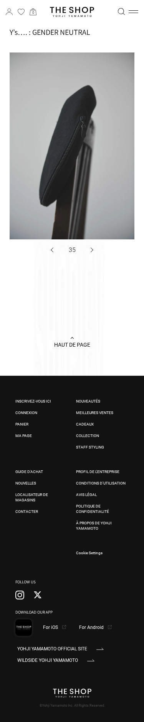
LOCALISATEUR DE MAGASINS (31, 497)
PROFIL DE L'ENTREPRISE (97, 472)
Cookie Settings (89, 553)
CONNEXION (26, 413)
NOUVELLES (25, 483)
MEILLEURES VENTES (94, 413)
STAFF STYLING (90, 447)
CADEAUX (85, 424)
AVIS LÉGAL (86, 495)
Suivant (91, 250)
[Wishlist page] (21, 11)
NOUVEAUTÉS (88, 401)
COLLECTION (87, 436)
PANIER (21, 424)
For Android (92, 627)
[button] (133, 12)
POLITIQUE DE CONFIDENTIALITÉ (92, 509)
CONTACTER (26, 511)
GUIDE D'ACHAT (29, 472)
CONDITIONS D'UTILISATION (101, 483)
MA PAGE (23, 436)
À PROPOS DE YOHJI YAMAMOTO (94, 525)
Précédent (53, 250)
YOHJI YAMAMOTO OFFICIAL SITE (52, 649)
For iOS (51, 627)
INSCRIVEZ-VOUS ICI (33, 401)
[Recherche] (121, 11)
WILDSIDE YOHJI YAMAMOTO (47, 660)
